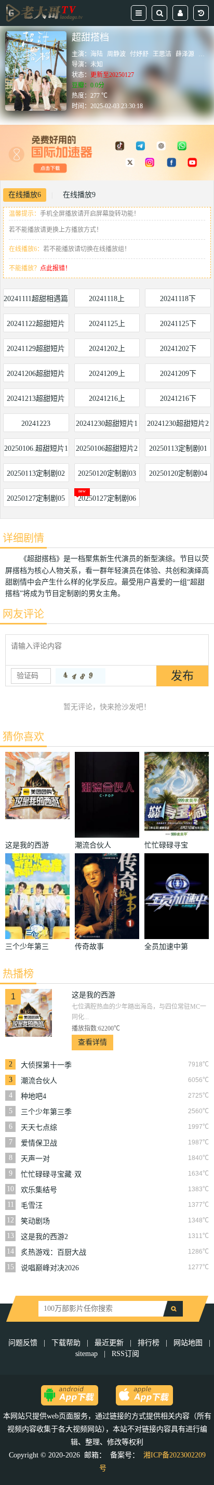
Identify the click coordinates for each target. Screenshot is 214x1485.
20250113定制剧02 (36, 473)
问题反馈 (23, 1343)
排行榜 (148, 1343)
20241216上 (107, 398)
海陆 (96, 54)
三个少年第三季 (46, 1112)
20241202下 (178, 349)
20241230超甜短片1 (107, 423)
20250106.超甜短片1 (36, 448)
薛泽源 (185, 54)
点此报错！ (55, 268)
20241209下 (178, 373)
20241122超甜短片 (36, 324)
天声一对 (35, 1159)
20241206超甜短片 (36, 373)
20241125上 (107, 324)
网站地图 (188, 1343)
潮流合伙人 (39, 1081)
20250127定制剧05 (36, 498)
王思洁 (162, 54)
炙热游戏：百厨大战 (53, 1252)
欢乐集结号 (39, 1190)
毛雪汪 (32, 1205)
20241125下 (178, 324)
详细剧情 (23, 538)
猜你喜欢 (23, 737)
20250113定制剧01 (178, 448)
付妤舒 (139, 54)
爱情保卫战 (39, 1143)
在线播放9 (79, 195)
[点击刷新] (80, 676)
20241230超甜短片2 (178, 423)
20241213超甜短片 (36, 398)
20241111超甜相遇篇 (36, 299)
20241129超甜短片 (36, 349)
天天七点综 (39, 1127)
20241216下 (178, 398)
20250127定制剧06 (107, 498)
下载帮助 (66, 1343)
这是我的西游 (93, 995)
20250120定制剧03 (107, 473)
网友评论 (23, 614)
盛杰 (204, 54)
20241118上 (107, 299)
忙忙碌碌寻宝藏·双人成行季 (51, 1174)
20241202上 (107, 349)
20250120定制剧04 (178, 473)
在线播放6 (24, 195)
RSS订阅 (125, 1354)
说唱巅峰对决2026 (50, 1268)
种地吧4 (33, 1096)
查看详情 (92, 1042)
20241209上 (107, 373)
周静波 (116, 54)
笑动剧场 (35, 1221)
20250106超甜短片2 (107, 448)
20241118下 (178, 299)
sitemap (86, 1354)
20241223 (35, 423)
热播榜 (18, 974)
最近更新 (109, 1343)
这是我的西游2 (44, 1237)
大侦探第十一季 (46, 1065)
